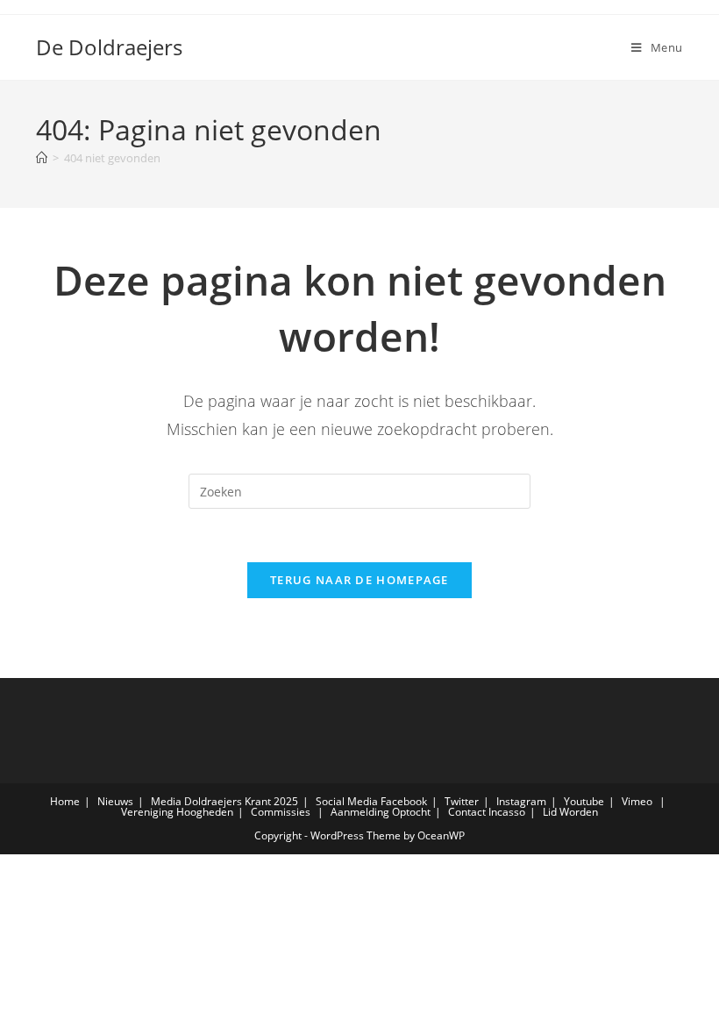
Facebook (404, 801)
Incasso (506, 811)
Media (166, 801)
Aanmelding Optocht (381, 811)
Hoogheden (204, 811)
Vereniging (147, 811)
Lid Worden (570, 811)
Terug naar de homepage (359, 580)
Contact (467, 811)
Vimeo (637, 801)
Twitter (462, 801)
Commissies (280, 811)
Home (65, 801)
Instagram (521, 801)
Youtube (584, 801)
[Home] (41, 158)
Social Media (347, 801)
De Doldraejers (109, 46)
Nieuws (115, 801)
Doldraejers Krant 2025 (241, 801)
